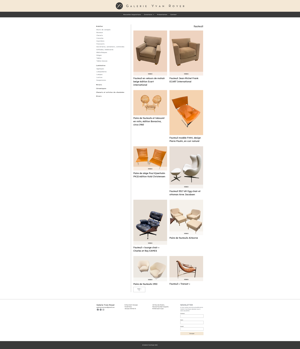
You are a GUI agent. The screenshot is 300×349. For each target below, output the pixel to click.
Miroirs (99, 85)
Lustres (99, 77)
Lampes (99, 74)
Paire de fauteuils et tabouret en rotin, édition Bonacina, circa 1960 (149, 121)
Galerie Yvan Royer (105, 305)
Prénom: (182, 313)
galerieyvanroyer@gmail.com (105, 307)
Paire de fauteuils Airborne (183, 237)
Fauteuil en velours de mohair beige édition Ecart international (149, 81)
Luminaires (101, 65)
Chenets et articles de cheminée (110, 92)
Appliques (100, 69)
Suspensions (101, 80)
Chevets (99, 35)
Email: (182, 326)
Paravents (100, 44)
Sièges (99, 55)
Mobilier (99, 26)
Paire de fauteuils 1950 (145, 284)
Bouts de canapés (103, 29)
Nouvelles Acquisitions (132, 14)
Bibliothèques (101, 52)
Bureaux (99, 32)
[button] (139, 289)
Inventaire (148, 14)
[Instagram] (103, 309)
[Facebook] (97, 309)
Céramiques (101, 88)
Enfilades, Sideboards (105, 49)
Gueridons (100, 41)
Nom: (181, 320)
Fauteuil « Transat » (179, 283)
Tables (99, 58)
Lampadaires (101, 71)
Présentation (162, 14)
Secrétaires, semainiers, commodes (110, 47)
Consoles (100, 38)
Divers (99, 96)
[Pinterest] (100, 309)
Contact (173, 14)
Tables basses (102, 61)
